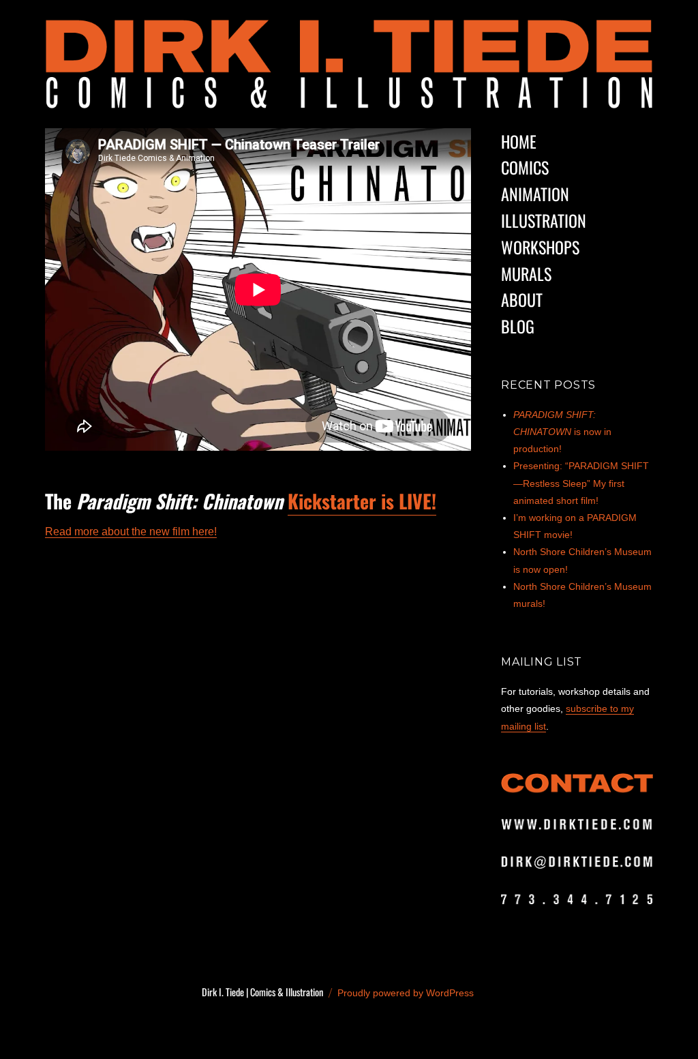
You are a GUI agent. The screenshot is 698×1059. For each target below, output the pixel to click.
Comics (525, 167)
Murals (526, 273)
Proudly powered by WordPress (405, 992)
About (522, 299)
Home (518, 141)
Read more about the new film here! (131, 531)
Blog (517, 326)
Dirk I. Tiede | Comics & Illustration (262, 992)
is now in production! (562, 431)
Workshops (540, 247)
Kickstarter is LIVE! (362, 501)
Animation (535, 193)
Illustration (543, 220)
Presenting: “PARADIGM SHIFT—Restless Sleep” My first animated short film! (581, 482)
